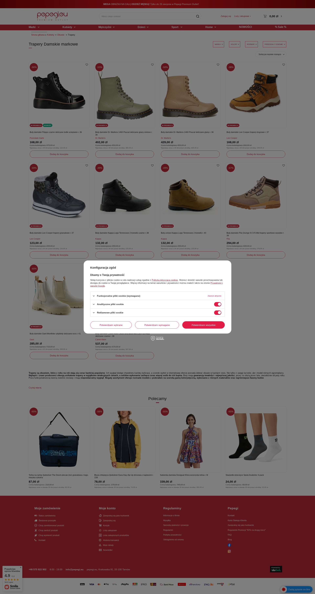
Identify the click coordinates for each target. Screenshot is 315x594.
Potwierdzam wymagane (157, 325)
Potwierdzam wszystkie (204, 325)
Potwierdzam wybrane (111, 325)
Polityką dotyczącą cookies (165, 280)
